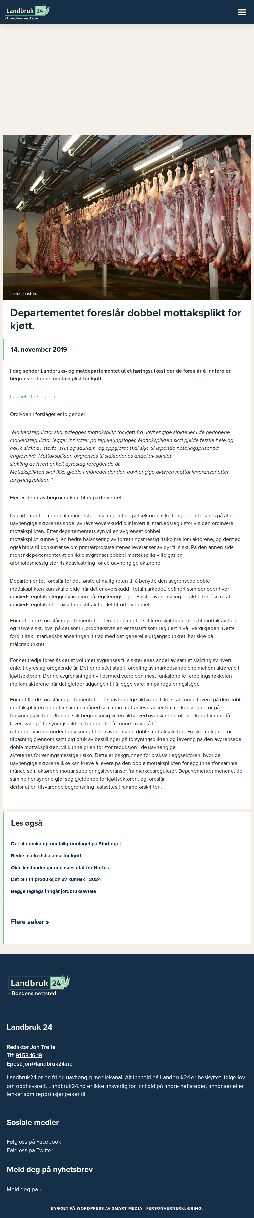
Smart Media (127, 1208)
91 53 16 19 (29, 1055)
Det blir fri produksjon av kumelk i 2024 (56, 879)
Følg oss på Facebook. (35, 1141)
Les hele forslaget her (35, 396)
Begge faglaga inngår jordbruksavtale (53, 891)
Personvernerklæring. (174, 1208)
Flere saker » (30, 922)
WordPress (90, 1208)
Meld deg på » (24, 1189)
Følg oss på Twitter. (30, 1150)
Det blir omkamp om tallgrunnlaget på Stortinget (66, 844)
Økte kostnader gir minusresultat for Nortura (61, 868)
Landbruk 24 (36, 11)
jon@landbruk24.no (48, 1063)
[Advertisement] (127, 82)
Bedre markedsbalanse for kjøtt (46, 856)
